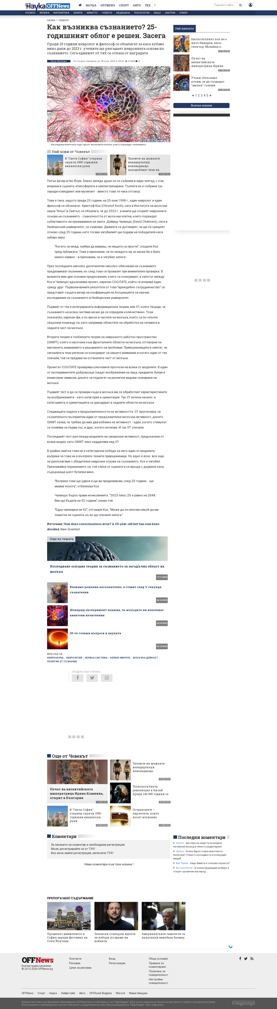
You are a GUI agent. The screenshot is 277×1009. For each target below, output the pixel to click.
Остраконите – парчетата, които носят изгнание (146, 813)
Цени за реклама (80, 967)
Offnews (107, 5)
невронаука (55, 657)
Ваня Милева (59, 61)
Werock (120, 993)
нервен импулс (120, 657)
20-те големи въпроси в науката (95, 633)
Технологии (142, 12)
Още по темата (61, 539)
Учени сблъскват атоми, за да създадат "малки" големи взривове (207, 83)
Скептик (170, 12)
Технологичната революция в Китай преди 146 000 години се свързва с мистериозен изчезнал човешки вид (150, 793)
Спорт (124, 5)
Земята (78, 12)
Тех (148, 5)
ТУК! (110, 853)
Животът (92, 12)
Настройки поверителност (158, 981)
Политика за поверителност (158, 973)
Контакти (75, 958)
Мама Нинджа (138, 993)
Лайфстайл (68, 993)
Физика (44, 12)
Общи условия (158, 958)
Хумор (183, 12)
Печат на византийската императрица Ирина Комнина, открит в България (207, 65)
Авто (137, 5)
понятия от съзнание (62, 661)
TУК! (92, 849)
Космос (30, 12)
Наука (91, 5)
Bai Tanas (182, 863)
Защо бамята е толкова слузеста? (210, 863)
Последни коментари (202, 837)
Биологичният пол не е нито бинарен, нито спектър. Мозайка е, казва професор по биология (209, 46)
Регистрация (117, 963)
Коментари (64, 836)
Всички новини (201, 105)
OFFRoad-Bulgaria (101, 993)
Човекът (107, 12)
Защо (157, 12)
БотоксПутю (184, 867)
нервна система (96, 657)
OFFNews (28, 993)
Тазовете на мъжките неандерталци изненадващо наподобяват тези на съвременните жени (144, 165)
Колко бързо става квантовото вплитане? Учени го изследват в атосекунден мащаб (199, 855)
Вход (112, 958)
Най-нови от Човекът (71, 151)
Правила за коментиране (157, 964)
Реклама (74, 963)
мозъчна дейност (145, 657)
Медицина (123, 12)
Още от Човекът (70, 756)
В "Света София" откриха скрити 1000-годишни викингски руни (83, 162)
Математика (61, 12)
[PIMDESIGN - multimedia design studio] (242, 1004)
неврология (74, 657)
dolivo (180, 843)
